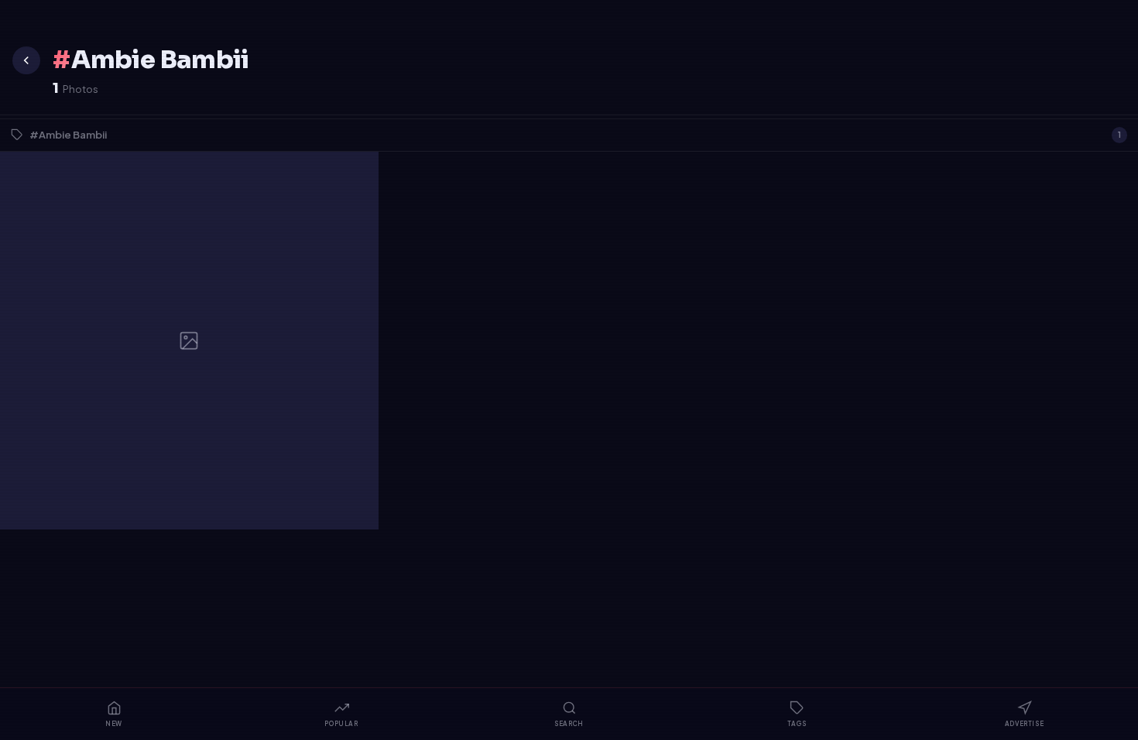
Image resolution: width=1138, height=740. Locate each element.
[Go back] (26, 60)
